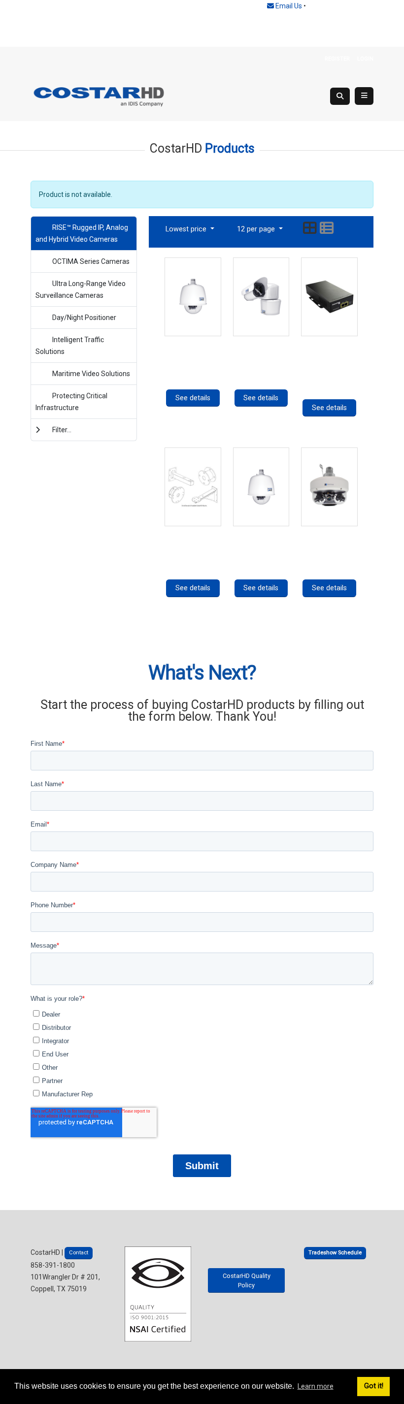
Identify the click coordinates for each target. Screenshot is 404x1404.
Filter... (61, 430)
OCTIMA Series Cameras (91, 261)
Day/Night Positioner (84, 317)
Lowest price (187, 229)
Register (337, 59)
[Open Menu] (364, 96)
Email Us (288, 6)
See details (192, 398)
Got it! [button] (373, 1386)
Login (365, 59)
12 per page (257, 229)
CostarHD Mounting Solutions (192, 544)
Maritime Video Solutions (91, 374)
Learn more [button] (316, 1386)
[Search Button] (340, 96)
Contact (78, 1252)
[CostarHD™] (99, 96)
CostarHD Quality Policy (246, 1280)
